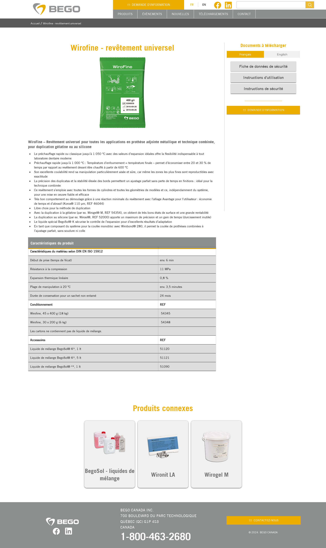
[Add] (109, 454)
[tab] (245, 54)
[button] (125, 14)
